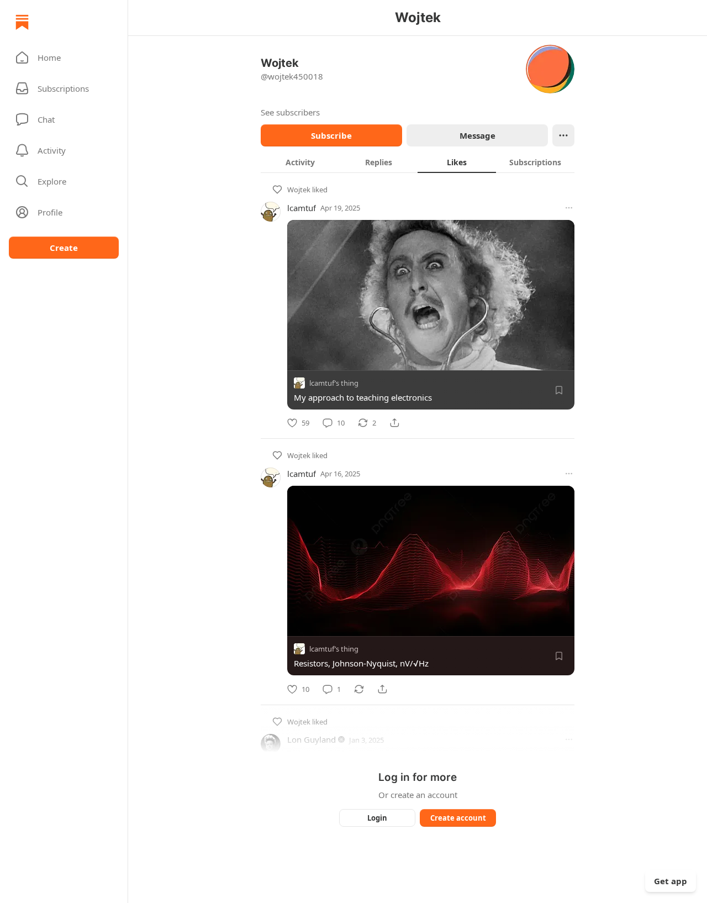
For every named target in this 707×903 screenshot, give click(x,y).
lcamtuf (301, 207)
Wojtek (298, 190)
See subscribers (290, 112)
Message (477, 135)
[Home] (22, 22)
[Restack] (359, 689)
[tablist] (417, 162)
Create (64, 247)
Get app (670, 880)
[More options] (569, 208)
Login (377, 818)
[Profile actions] (563, 135)
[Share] (394, 423)
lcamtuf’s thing (333, 383)
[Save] (559, 390)
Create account (458, 818)
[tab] (300, 162)
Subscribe (331, 135)
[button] (64, 57)
